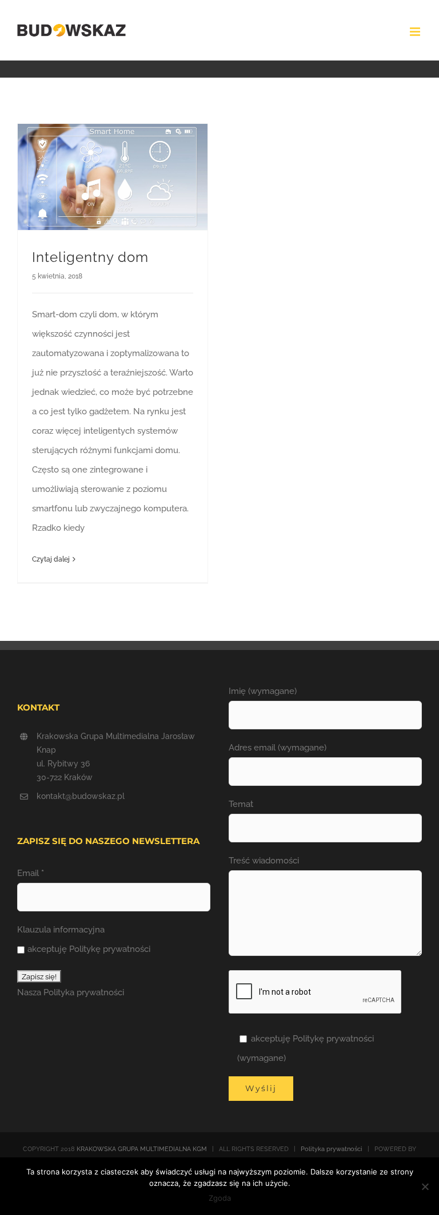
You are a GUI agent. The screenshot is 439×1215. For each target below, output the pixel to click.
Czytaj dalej (51, 559)
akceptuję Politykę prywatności (88, 949)
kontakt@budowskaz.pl (81, 796)
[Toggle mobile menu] (416, 32)
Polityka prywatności (83, 992)
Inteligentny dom (90, 257)
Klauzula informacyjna (61, 930)
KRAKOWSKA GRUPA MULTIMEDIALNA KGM (142, 1149)
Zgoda (220, 1197)
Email (30, 873)
